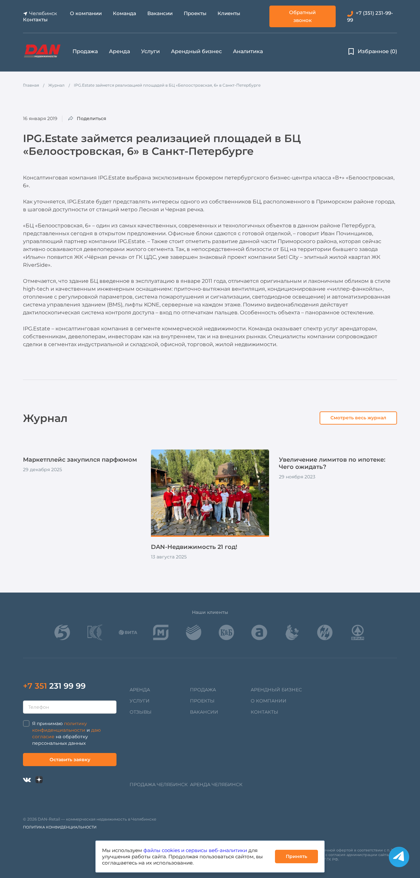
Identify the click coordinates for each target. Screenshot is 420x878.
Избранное (377, 51)
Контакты (35, 19)
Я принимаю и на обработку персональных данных (66, 733)
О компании (86, 13)
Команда (124, 13)
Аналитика (248, 51)
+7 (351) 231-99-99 (370, 16)
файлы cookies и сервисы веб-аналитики (195, 850)
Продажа (85, 51)
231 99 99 (54, 686)
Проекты (195, 13)
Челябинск (43, 13)
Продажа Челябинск (159, 784)
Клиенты (229, 13)
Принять (296, 856)
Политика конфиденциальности (59, 827)
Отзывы (141, 712)
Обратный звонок (302, 16)
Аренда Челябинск (216, 784)
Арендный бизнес (196, 51)
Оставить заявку (70, 760)
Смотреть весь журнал (358, 418)
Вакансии (160, 13)
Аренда (119, 51)
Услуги (150, 51)
